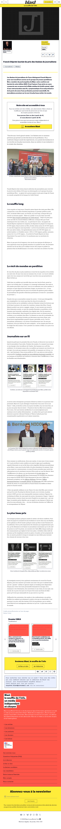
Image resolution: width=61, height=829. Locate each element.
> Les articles (8, 724)
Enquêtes (11, 644)
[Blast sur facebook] (54, 672)
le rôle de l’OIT (21, 475)
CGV (41, 821)
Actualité (44, 42)
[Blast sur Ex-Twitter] (40, 815)
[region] (30, 639)
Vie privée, (33, 821)
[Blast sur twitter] (42, 672)
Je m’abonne (7, 760)
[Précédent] (5, 639)
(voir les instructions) (36, 685)
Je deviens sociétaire (10, 767)
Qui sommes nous (9, 753)
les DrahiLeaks (36, 481)
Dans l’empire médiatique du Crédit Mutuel (26, 217)
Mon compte (7, 778)
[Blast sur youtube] (38, 672)
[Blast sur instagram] (50, 672)
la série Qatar (41, 473)
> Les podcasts (9, 731)
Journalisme (8, 66)
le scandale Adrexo (25, 481)
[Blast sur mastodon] (46, 672)
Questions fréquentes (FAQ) (12, 756)
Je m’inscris (30, 801)
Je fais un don (8, 763)
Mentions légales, (24, 821)
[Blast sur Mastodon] (31, 815)
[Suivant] (56, 639)
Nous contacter (8, 781)
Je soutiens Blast (32, 126)
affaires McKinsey (30, 479)
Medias (17, 66)
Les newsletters (8, 771)
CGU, (38, 821)
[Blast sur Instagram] (34, 815)
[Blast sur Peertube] (24, 815)
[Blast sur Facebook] (37, 815)
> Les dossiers (8, 735)
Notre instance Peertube (11, 774)
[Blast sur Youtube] (21, 815)
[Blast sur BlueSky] (28, 815)
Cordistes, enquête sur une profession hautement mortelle (33, 354)
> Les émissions (9, 728)
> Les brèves (8, 739)
